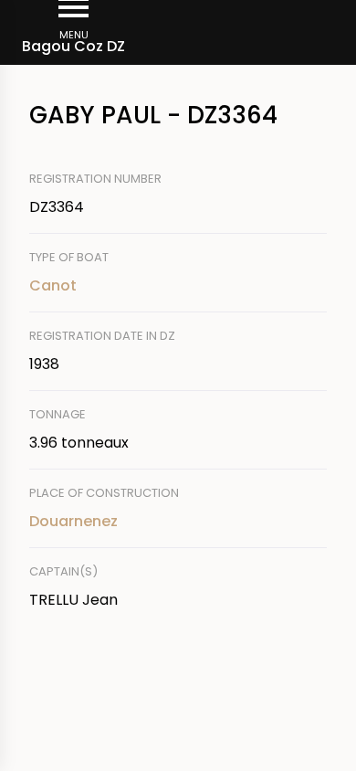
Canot (53, 285)
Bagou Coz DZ (73, 46)
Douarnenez (73, 521)
